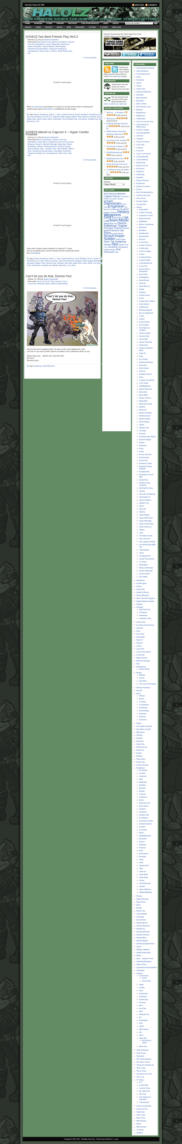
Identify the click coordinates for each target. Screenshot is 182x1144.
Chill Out (31, 44)
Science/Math (141, 914)
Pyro (107, 233)
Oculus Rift (146, 981)
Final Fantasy (144, 322)
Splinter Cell (144, 503)
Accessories (144, 976)
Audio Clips (140, 89)
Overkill (139, 738)
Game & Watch (145, 333)
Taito (141, 869)
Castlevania (143, 248)
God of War (143, 339)
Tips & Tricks (141, 1071)
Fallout (141, 319)
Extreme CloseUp (143, 186)
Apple (141, 985)
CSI (140, 1082)
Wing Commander (146, 568)
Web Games (144, 1029)
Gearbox (142, 809)
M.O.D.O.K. (48, 117)
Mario (114, 220)
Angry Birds (143, 210)
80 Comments (91, 160)
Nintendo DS (144, 1014)
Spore (141, 506)
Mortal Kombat (144, 419)
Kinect (144, 978)
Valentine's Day (145, 618)
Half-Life (142, 353)
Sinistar (142, 491)
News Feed (139, 5)
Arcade (142, 988)
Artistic (28, 27)
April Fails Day (144, 609)
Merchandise (144, 711)
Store (49, 23)
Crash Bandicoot (145, 263)
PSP (141, 1023)
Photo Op (140, 750)
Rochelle (114, 233)
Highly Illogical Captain (145, 601)
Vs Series (53, 51)
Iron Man (54, 261)
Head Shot (140, 589)
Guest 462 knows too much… (117, 164)
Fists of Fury (63, 142)
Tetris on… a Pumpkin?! (115, 113)
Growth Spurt (141, 583)
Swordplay (58, 151)
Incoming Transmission (145, 625)
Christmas (143, 612)
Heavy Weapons (142, 595)
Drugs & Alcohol (142, 180)
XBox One (143, 1046)
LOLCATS (140, 649)
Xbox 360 (143, 1038)
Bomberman (144, 233)
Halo (141, 356)
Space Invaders (145, 500)
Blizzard (142, 788)
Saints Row (143, 480)
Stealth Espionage (143, 953)
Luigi (106, 220)
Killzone (142, 371)
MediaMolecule (145, 836)
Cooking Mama (145, 257)
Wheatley (112, 250)
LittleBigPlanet (144, 386)
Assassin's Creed (146, 215)
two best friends (38, 107)
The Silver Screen (143, 1062)
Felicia (101, 115)
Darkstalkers (40, 44)
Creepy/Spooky (142, 157)
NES (141, 1011)
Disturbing (140, 175)
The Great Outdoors (144, 1059)
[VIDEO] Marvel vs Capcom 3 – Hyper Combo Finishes (57, 133)
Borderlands (144, 236)
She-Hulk (100, 117)
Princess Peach (112, 228)
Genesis (142, 1002)
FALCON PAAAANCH (144, 192)
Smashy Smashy (64, 146)
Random (38, 23)
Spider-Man (31, 119)
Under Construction (143, 1106)
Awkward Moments (143, 92)
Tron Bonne (82, 119)
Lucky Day (140, 655)
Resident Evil (144, 472)
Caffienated (140, 119)
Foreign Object (142, 201)
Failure (139, 189)
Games (38, 27)
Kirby (114, 218)
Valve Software (145, 889)
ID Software (143, 818)
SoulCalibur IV (144, 497)
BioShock (143, 227)
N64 (140, 1005)
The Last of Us (144, 539)
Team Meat (143, 874)
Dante (77, 115)
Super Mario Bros (146, 518)
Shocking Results (50, 146)
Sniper (119, 236)
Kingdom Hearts (145, 374)
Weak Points (63, 51)
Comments (152, 5)
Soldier (109, 239)
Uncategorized (33, 51)
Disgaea (142, 292)
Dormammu (93, 115)
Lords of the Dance (143, 652)
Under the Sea (142, 1109)
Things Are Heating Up (58, 49)
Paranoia (139, 741)
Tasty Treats (141, 1053)
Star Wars (143, 681)
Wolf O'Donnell (49, 366)
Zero (74, 265)
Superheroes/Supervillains (38, 49)
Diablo (141, 289)
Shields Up (140, 929)
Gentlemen (140, 580)
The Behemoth (145, 883)
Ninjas (138, 723)
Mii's (138, 664)
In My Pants (140, 622)
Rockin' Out (140, 911)
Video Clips (116, 27)
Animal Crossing (145, 213)
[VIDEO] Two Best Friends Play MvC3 (52, 36)
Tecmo (141, 880)
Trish (29, 265)
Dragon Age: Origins (147, 301)
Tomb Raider (144, 550)
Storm (39, 119)
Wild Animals (63, 284)
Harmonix (143, 812)
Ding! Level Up (142, 166)
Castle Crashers (145, 245)
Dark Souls (143, 274)
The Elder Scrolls (145, 536)
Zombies (139, 1133)
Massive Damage (50, 144)
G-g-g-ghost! (141, 204)
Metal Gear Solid (145, 404)
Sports (138, 947)
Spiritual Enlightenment (145, 944)
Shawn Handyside (51, 40)
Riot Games (143, 854)
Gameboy (143, 997)
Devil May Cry (43, 142)
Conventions (144, 705)
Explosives (54, 142)
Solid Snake (121, 239)
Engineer (116, 206)
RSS (111, 76)
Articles (142, 696)
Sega (141, 860)
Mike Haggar (66, 117)
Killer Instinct (144, 368)
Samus (120, 233)
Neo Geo (142, 1008)
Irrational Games (145, 824)
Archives (72, 23)
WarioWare (143, 565)
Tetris (141, 533)
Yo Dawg (139, 1130)
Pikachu (122, 223)
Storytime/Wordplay (143, 962)
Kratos (119, 218)
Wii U (141, 1035)
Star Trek (142, 1094)
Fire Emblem (144, 325)
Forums (60, 23)
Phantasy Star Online (147, 437)
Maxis (141, 833)
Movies (59, 27)
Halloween (143, 615)
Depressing (140, 163)
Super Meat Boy (145, 521)
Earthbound (143, 307)
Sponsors (143, 720)
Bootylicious (141, 113)
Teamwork (67, 151)
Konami (142, 827)
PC (140, 1017)
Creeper (108, 201)
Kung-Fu (39, 144)
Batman (142, 675)
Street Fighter (60, 46)
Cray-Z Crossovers (143, 154)
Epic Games (144, 806)
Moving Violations (143, 688)
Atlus (141, 779)
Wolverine (31, 121)
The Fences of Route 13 (115, 146)
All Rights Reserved (88, 1139)
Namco (142, 842)
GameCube (143, 1000)
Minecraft (142, 410)
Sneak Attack (141, 938)
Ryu (54, 263)
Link (125, 217)
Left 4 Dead (143, 383)
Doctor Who (143, 1085)
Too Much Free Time (144, 1074)
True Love (140, 1077)
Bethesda (143, 782)
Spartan (107, 244)
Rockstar (142, 857)
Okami (30, 46)
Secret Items (141, 920)
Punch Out (143, 460)
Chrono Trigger (145, 251)
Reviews (142, 717)
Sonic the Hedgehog (147, 494)
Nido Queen (111, 119)
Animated (140, 80)
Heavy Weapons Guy (116, 214)
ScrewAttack (35, 253)
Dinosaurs (140, 169)
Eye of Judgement (146, 313)
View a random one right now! (115, 104)
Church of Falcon (143, 142)
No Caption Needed (144, 726)
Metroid (142, 407)
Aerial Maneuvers (143, 74)
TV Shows (104, 27)
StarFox (54, 284)
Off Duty (139, 735)
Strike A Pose (141, 965)
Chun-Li (90, 259)
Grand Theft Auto (145, 342)
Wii (140, 1032)
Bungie (142, 791)
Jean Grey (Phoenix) (35, 117)
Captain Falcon (112, 196)
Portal (141, 452)
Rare (141, 851)
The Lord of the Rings (147, 684)
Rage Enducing (142, 899)
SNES (141, 1026)
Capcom (71, 42)
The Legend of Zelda (147, 542)
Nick (115, 223)
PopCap (142, 848)
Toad (126, 245)
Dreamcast (143, 994)
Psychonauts (144, 458)
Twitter (119, 76)
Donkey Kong (144, 295)
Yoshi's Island (144, 574)
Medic (124, 220)
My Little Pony (144, 1091)
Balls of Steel (141, 104)
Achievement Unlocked (145, 68)
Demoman (112, 203)
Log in (116, 1139)
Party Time (140, 744)
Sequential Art (141, 923)
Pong (141, 449)
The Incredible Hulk (69, 119)
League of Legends (146, 380)
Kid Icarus (143, 365)
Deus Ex (142, 283)
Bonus (141, 699)
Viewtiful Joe (93, 119)
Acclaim (142, 773)
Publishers (79, 27)
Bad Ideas (140, 101)
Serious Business (143, 926)
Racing (139, 896)
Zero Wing (143, 577)
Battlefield (143, 221)
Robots (40, 146)
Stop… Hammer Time (144, 959)
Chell (106, 199)
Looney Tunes (144, 1088)
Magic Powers (141, 658)
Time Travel (140, 1068)
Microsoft (142, 839)
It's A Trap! (140, 634)
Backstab (139, 95)
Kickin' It (139, 640)
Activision (143, 776)
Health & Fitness (142, 592)
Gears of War (144, 336)
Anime (138, 83)
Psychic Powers (142, 765)
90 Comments (91, 58)
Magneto (56, 117)
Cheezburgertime (143, 133)
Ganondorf (115, 209)
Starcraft (142, 509)
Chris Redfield (80, 259)
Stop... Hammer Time (48, 149)
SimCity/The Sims (146, 488)
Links (105, 23)
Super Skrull (47, 119)
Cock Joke (140, 145)
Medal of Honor (145, 398)
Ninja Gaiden (144, 422)
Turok (141, 553)
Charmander (124, 196)
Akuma (36, 115)
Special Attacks (48, 46)
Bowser (122, 193)
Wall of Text (140, 1118)
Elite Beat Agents (145, 310)
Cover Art (139, 151)
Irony (138, 631)
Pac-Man (142, 431)
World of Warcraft (145, 571)
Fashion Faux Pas (143, 195)
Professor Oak (116, 230)
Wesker (101, 119)
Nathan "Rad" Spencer (80, 117)
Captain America (67, 115)
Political (139, 756)
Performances (141, 747)
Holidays (48, 27)
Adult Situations (142, 71)
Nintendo (40, 284)
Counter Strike (144, 260)
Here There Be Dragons (145, 598)
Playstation (37, 46)
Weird (138, 1124)
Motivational (141, 667)
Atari (141, 991)
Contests (142, 702)
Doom (141, 298)
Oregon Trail (144, 428)
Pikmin (141, 443)
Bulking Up (140, 116)
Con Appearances (90, 23)
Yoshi (116, 252)
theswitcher (49, 109)
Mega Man (56, 44)
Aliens (138, 77)
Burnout (142, 239)
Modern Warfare (145, 413)
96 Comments (91, 288)
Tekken (142, 530)
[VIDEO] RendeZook (114, 153)
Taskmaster (57, 119)
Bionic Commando (59, 42)
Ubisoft (142, 886)
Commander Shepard (115, 199)
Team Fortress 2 (145, 527)
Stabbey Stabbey (143, 950)
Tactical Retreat (142, 1050)
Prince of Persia (145, 455)
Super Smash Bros (146, 524)
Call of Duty (143, 242)
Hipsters (139, 604)
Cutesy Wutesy (142, 160)
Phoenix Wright (145, 440)
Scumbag (140, 917)
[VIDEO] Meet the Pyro (115, 159)
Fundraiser (143, 708)
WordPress (109, 1139)
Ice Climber (143, 359)
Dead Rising (144, 280)
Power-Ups (140, 762)
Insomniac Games (146, 821)
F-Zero (141, 316)
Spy (114, 244)
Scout (109, 236)
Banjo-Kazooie (145, 218)
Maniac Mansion (145, 389)
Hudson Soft (144, 815)
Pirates (139, 753)
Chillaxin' (139, 139)
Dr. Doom (40, 261)
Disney (142, 678)
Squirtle (122, 245)
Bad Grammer (141, 98)
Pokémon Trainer (115, 225)
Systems (92, 27)
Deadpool (84, 115)
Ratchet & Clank (145, 463)
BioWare (142, 785)
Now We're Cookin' (143, 729)
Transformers (144, 1102)
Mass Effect (143, 395)
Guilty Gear (143, 345)
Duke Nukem (144, 304)
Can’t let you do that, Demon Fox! (49, 276)
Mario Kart (143, 392)
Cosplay (139, 148)
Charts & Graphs (142, 130)
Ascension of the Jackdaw (116, 140)
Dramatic (139, 177)
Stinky (138, 956)
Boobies (139, 110)
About (116, 23)
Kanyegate (140, 637)
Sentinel (93, 117)
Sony (141, 863)
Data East (143, 797)
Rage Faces (141, 902)
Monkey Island (144, 416)
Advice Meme (144, 669)
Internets (139, 628)
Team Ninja (143, 877)
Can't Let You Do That (45, 281)
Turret (106, 247)
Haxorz (139, 586)
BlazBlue (142, 230)
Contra (141, 254)
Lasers (48, 44)
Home (27, 23)
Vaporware (140, 1112)
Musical (139, 691)
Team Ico (142, 871)
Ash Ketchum (110, 194)
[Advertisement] (116, 298)
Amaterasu (44, 115)
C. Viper (57, 115)
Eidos (141, 800)
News (69, 27)
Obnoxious (65, 44)
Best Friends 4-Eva (44, 42)
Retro (138, 905)
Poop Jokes (140, 759)
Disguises (140, 172)
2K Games (143, 770)
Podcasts (142, 714)
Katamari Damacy (146, 362)
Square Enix (144, 866)
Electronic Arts (144, 803)
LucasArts (143, 830)
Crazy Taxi (143, 266)
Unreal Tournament (146, 559)
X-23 (37, 121)
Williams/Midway (145, 892)
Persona (142, 434)
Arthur (51, 115)
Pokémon (143, 446)
